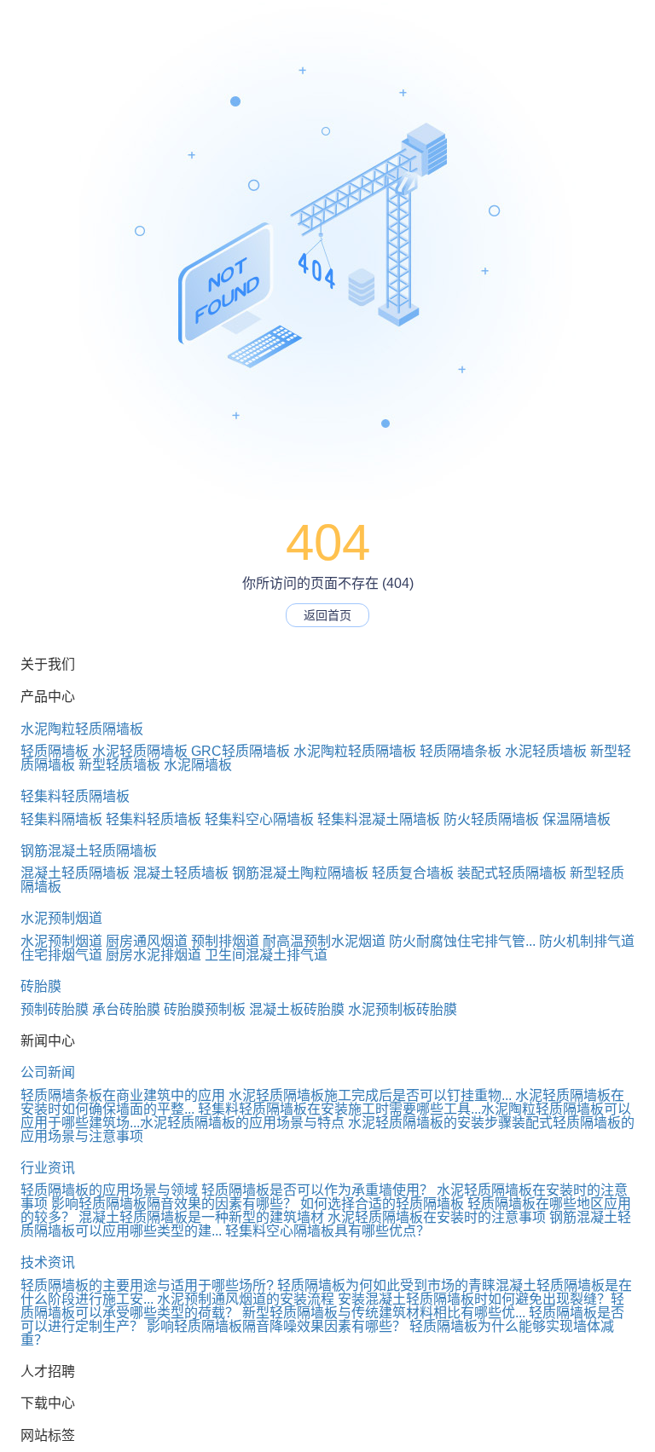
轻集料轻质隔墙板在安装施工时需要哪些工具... (339, 1109)
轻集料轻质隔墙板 (75, 796)
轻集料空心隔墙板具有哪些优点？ (327, 1231)
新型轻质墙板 (119, 765)
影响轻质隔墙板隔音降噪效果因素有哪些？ (276, 1326)
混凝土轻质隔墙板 (75, 873)
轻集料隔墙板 (61, 819)
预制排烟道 (225, 941)
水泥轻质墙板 (546, 751)
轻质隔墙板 (54, 751)
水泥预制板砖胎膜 (402, 1009)
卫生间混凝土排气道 (266, 955)
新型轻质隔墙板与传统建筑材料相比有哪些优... (383, 1312)
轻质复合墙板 (413, 873)
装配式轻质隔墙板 (511, 873)
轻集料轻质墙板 (153, 819)
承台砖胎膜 (126, 1009)
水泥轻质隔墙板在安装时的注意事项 (437, 1217)
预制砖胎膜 (54, 1009)
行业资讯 (47, 1168)
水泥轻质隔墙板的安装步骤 (430, 1122)
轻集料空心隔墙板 (259, 819)
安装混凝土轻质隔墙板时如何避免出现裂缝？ (474, 1299)
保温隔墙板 (576, 819)
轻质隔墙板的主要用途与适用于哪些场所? (147, 1285)
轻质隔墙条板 (460, 751)
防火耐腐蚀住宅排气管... (462, 941)
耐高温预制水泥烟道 (324, 941)
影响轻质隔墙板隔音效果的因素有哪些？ (174, 1203)
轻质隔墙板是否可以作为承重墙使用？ (317, 1190)
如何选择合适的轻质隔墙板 (382, 1203)
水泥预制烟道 (61, 918)
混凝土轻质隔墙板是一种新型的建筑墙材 (201, 1217)
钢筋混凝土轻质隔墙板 (88, 851)
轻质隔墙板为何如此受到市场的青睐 (386, 1285)
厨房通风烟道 (147, 941)
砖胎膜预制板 (205, 1009)
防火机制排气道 (587, 941)
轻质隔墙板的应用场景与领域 (109, 1190)
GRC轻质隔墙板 (240, 751)
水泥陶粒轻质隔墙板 (81, 729)
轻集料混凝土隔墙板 (378, 819)
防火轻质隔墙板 (491, 819)
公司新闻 (47, 1072)
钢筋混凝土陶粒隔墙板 (300, 873)
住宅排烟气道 (61, 955)
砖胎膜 (40, 986)
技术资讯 (47, 1262)
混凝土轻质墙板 (181, 873)
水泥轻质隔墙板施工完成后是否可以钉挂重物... (370, 1095)
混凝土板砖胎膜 (297, 1009)
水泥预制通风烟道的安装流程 (245, 1299)
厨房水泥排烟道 (153, 955)
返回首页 (327, 615)
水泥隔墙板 (198, 765)
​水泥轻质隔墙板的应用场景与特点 (242, 1122)
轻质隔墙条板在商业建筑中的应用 (122, 1095)
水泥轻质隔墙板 (140, 751)
